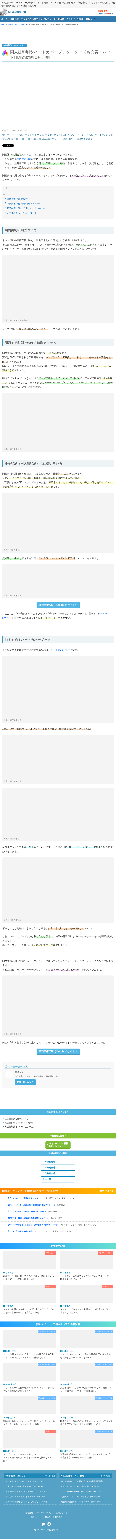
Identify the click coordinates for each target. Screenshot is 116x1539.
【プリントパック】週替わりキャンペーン (45, 1198)
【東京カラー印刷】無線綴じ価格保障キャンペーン (35, 1218)
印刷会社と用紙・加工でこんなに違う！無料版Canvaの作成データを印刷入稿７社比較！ (28, 1275)
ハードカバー (102, 135)
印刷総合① (49, 1161)
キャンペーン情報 (75, 19)
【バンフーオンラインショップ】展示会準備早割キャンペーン (53, 1225)
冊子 (24, 139)
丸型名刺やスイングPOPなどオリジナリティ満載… (82, 1497)
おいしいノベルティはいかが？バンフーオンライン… (27, 1497)
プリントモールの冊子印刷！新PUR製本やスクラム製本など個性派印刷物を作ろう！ (28, 1387)
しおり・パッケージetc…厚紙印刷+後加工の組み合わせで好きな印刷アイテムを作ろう (85, 1354)
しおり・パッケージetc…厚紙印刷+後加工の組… (81, 1486)
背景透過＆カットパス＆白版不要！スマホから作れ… (27, 1491)
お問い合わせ (61, 1513)
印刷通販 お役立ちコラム (19, 1126)
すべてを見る (107, 1191)
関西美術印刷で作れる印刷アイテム (24, 203)
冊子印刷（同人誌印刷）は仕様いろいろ (26, 208)
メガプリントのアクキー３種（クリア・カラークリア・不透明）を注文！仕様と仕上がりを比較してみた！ (27, 1456)
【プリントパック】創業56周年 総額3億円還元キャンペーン (36, 1205)
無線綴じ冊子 (70, 139)
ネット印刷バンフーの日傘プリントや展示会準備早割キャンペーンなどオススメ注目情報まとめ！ (28, 1354)
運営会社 (29, 1513)
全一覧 (47, 1179)
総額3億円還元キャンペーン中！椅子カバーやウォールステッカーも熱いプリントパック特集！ (29, 1421)
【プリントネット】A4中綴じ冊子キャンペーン (33, 1211)
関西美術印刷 (85, 139)
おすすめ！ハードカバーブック (22, 213)
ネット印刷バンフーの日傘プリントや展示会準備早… (83, 1481)
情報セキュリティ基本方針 (41, 1517)
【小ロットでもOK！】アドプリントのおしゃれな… (27, 1486)
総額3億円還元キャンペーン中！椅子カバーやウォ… (82, 1502)
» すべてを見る (49, 1476)
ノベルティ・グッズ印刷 (52, 19)
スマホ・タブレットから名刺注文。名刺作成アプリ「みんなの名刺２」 (84, 1309)
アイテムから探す (29, 19)
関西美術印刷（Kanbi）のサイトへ (58, 605)
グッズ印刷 (60, 135)
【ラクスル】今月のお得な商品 (41, 1231)
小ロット (56, 139)
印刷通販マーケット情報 (15, 24)
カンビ (48, 135)
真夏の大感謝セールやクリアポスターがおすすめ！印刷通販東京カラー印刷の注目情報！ (85, 1454)
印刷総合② (49, 1167)
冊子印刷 (32, 139)
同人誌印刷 (45, 139)
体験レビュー (92, 19)
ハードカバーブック (61, 650)
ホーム (4, 19)
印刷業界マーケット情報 (18, 1122)
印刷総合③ (49, 1173)
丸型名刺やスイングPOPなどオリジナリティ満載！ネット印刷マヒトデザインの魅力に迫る (85, 1387)
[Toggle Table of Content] (4, 196)
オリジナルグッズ (34, 135)
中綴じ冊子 (14, 139)
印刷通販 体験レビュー (17, 1119)
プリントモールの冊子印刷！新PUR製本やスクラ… (82, 1491)
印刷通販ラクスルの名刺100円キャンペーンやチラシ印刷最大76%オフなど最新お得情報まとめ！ (86, 1421)
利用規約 (58, 1517)
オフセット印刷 (14, 135)
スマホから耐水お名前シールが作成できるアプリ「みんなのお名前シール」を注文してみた (28, 1309)
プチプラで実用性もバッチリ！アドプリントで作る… (27, 1502)
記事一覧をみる (24, 1082)
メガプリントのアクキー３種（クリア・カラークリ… (27, 1481)
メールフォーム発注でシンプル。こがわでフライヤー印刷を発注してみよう (85, 1275)
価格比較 (14, 19)
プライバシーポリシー (44, 1513)
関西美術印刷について (17, 199)
